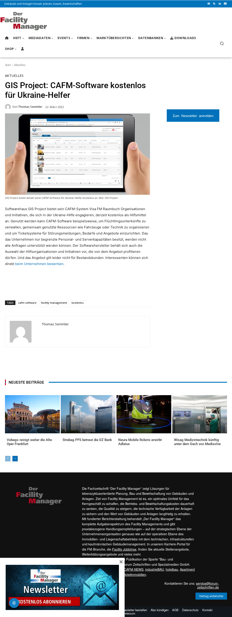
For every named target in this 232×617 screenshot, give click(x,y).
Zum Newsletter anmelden (193, 115)
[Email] (59, 288)
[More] (90, 288)
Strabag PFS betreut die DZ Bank (87, 440)
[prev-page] (8, 459)
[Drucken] (69, 288)
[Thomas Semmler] (8, 107)
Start (8, 65)
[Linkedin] (219, 4)
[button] (221, 43)
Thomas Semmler (30, 106)
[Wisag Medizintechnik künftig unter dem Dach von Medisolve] (199, 414)
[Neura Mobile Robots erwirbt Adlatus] (143, 414)
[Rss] (214, 4)
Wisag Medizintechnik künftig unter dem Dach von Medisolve (197, 442)
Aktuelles (19, 65)
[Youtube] (225, 4)
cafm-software (27, 302)
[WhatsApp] (38, 288)
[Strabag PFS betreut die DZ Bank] (88, 414)
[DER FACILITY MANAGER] (29, 21)
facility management (54, 302)
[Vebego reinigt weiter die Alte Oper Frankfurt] (32, 414)
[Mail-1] (209, 4)
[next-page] (15, 459)
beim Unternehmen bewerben (39, 264)
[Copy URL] (80, 288)
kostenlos (78, 302)
